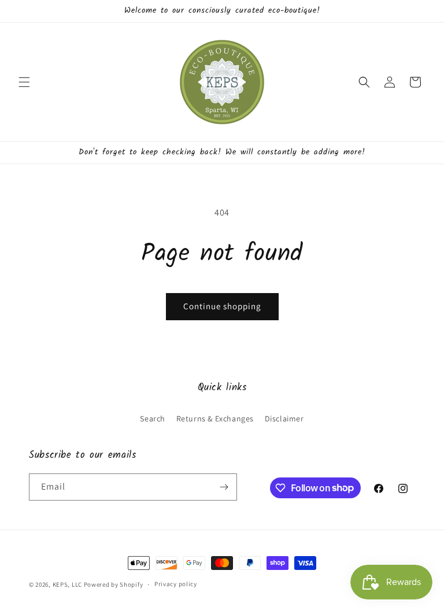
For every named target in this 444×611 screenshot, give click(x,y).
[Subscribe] (223, 487)
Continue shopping (222, 306)
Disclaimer (284, 418)
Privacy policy (175, 584)
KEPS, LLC (67, 584)
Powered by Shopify (113, 584)
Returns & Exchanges (215, 418)
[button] (24, 82)
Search (152, 418)
